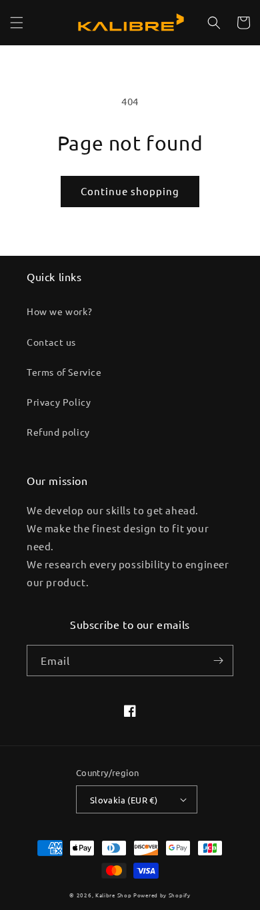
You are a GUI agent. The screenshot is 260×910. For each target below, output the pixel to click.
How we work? (59, 311)
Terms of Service (64, 372)
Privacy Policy (59, 402)
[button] (16, 22)
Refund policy (58, 432)
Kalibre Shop (113, 894)
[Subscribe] (218, 660)
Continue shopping (130, 191)
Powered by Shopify (162, 894)
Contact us (51, 342)
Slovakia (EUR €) (123, 799)
